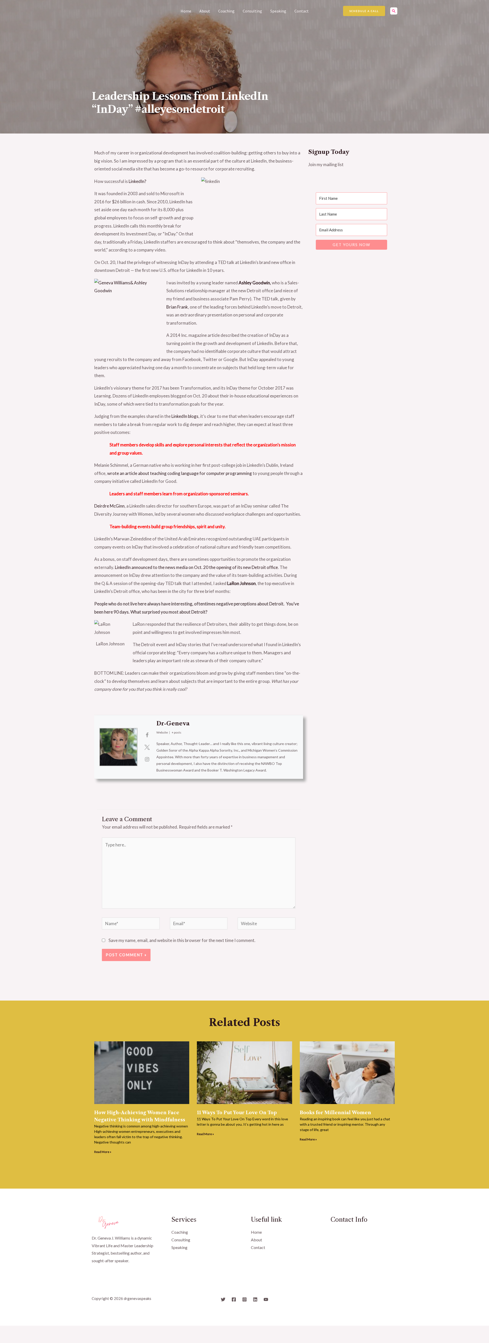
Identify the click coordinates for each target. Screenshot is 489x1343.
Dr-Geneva (172, 723)
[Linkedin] (255, 1299)
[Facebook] (234, 1299)
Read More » (102, 1152)
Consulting (252, 11)
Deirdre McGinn (109, 506)
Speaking (278, 11)
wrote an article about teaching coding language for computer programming (180, 473)
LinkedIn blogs (184, 416)
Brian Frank (177, 307)
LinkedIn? (137, 181)
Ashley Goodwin (254, 282)
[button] (364, 11)
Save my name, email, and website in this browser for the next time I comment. (181, 940)
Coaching (226, 11)
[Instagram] (244, 1299)
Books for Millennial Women (335, 1112)
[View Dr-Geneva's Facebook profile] (147, 734)
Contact (301, 11)
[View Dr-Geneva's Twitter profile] (147, 747)
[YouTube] (266, 1299)
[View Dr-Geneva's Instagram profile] (147, 759)
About (204, 11)
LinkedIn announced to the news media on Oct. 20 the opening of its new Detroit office (196, 567)
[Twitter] (223, 1299)
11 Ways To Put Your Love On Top (237, 1112)
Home (186, 11)
